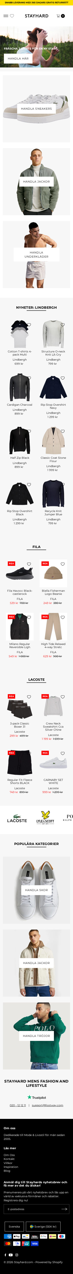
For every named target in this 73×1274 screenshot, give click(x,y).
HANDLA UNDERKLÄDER (36, 254)
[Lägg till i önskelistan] (29, 324)
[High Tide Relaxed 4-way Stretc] (53, 626)
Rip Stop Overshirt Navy (53, 406)
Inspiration (11, 1166)
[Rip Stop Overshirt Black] (20, 494)
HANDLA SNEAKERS (36, 108)
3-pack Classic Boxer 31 (19, 725)
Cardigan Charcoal (19, 404)
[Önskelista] (12, 16)
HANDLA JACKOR (36, 181)
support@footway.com (47, 1105)
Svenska (14, 1226)
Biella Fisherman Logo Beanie (53, 592)
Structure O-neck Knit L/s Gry (53, 353)
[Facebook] (5, 1255)
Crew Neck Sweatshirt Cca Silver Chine (53, 726)
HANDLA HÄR (18, 58)
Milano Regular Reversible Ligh (19, 645)
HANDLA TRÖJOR (36, 1035)
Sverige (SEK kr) (45, 1226)
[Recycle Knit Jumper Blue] (53, 494)
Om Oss (9, 1155)
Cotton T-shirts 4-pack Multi (20, 353)
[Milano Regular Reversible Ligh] (20, 626)
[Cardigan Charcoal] (20, 387)
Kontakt (9, 1158)
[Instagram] (16, 1255)
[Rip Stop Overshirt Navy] (53, 387)
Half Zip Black (19, 457)
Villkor (8, 1163)
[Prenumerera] (64, 1209)
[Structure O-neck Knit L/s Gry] (53, 334)
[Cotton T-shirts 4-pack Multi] (20, 334)
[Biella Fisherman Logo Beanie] (53, 573)
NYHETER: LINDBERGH (36, 307)
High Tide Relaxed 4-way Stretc (53, 645)
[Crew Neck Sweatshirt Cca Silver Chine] (53, 706)
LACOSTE (36, 680)
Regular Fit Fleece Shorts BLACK (19, 781)
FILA (37, 547)
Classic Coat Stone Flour (53, 459)
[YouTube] (11, 1255)
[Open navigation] (6, 16)
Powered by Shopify (49, 1262)
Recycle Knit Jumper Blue (53, 512)
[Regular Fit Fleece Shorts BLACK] (20, 763)
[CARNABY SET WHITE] (53, 763)
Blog (7, 1170)
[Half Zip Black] (20, 440)
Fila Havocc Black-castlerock (19, 592)
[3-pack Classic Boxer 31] (20, 706)
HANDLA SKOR (36, 890)
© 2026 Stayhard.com (18, 1262)
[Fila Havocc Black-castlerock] (20, 573)
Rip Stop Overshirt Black (19, 512)
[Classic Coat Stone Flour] (53, 440)
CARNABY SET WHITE (53, 781)
